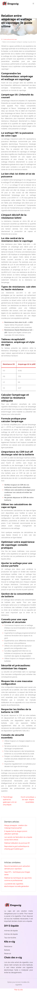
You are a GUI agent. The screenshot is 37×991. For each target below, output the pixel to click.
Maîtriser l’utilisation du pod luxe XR (17, 843)
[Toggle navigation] (33, 3)
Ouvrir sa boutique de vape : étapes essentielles (27, 799)
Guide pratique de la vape (10, 39)
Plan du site (18, 990)
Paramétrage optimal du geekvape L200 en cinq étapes (10, 801)
